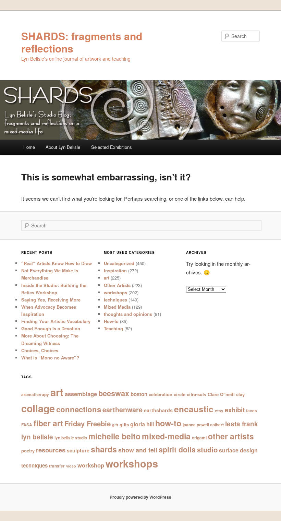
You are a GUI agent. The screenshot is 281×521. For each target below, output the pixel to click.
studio (207, 449)
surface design (238, 450)
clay (240, 394)
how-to (168, 423)
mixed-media (166, 436)
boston (139, 394)
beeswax (113, 393)
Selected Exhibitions (111, 147)
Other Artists (117, 285)
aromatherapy (35, 395)
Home (29, 147)
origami (199, 438)
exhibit (235, 409)
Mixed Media (117, 307)
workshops (115, 292)
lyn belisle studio (70, 438)
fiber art (48, 423)
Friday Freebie (87, 423)
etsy (219, 411)
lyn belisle (37, 436)
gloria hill (142, 424)
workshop (90, 465)
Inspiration (115, 270)
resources (50, 449)
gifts (124, 424)
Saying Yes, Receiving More (51, 299)
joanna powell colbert (203, 425)
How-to (111, 321)
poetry (28, 450)
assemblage (81, 394)
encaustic (193, 409)
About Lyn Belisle (63, 147)
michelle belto (114, 436)
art (106, 277)
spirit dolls (177, 449)
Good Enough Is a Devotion (50, 328)
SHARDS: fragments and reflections (81, 42)
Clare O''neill (221, 394)
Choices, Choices (39, 350)
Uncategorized (119, 263)
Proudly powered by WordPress (140, 497)
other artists (231, 436)
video (71, 466)
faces (251, 411)
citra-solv (196, 394)
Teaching (113, 328)
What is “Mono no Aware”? (50, 357)
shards (104, 449)
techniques (115, 299)
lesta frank (241, 423)
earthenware (122, 409)
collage (38, 408)
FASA (26, 425)
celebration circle (167, 394)
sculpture (78, 450)
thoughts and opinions (128, 314)
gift (115, 424)
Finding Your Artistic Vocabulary (55, 321)
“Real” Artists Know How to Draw (56, 263)
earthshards (158, 410)
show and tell (137, 450)
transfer (57, 466)
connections (78, 409)
